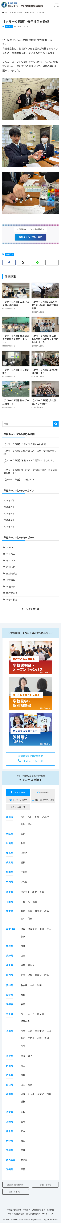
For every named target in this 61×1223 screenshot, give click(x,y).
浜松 (30, 974)
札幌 (37, 816)
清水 (46, 974)
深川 (23, 816)
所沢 (34, 892)
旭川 (30, 816)
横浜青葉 (32, 929)
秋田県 (9, 843)
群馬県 (9, 862)
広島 (23, 1075)
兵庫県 (9, 1030)
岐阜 (23, 965)
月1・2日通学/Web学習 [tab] (44, 800)
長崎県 (9, 1121)
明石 (23, 1038)
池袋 (30, 911)
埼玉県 (9, 892)
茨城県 (9, 881)
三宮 (30, 1030)
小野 (39, 1038)
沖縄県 (9, 1169)
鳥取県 (9, 1055)
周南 (30, 1084)
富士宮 (38, 974)
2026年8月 (9, 500)
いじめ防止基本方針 (16, 1213)
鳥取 (23, 1055)
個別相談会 (11, 573)
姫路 (23, 1045)
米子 (30, 1055)
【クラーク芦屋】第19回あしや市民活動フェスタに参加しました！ (30, 471)
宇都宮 (24, 871)
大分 (23, 1140)
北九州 (31, 1094)
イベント (10, 560)
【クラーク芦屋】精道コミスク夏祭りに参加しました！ (29, 462)
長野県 (9, 955)
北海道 (9, 816)
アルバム (10, 553)
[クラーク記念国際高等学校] (22, 5)
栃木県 (9, 871)
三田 (48, 1030)
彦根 (23, 994)
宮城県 (9, 833)
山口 (23, 1084)
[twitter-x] (26, 608)
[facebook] (22, 608)
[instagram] (30, 608)
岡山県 (9, 1065)
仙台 (23, 833)
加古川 (31, 1038)
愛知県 (9, 985)
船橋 (35, 901)
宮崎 (23, 1150)
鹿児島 (24, 1159)
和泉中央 (25, 1021)
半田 (39, 985)
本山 (32, 985)
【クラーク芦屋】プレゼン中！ (19, 479)
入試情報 (10, 579)
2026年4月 (9, 526)
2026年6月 (9, 513)
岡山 (23, 1065)
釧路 (23, 824)
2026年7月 (9, 506)
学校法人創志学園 (14, 1209)
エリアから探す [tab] (19, 792)
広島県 (9, 1075)
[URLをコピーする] (52, 263)
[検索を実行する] (56, 424)
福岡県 (9, 1094)
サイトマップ (47, 1213)
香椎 (23, 1101)
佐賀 (23, 1112)
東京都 (9, 911)
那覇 (23, 1169)
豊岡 (46, 1038)
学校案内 (26, 1209)
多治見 (31, 965)
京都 (23, 1004)
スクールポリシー (15, 1192)
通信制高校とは (38, 1209)
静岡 (23, 974)
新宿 (23, 911)
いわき (24, 852)
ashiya (9, 547)
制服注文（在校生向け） (16, 1185)
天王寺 (31, 1013)
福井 (23, 946)
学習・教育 (11, 599)
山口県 (9, 1084)
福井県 (9, 946)
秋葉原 (38, 911)
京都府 (9, 1004)
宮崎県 (9, 1150)
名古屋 (24, 985)
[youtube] (34, 608)
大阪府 (9, 1013)
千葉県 (9, 901)
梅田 (23, 1013)
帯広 (30, 824)
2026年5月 (9, 519)
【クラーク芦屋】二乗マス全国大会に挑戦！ (26, 444)
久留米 (40, 1094)
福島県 (9, 852)
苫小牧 (45, 816)
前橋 (23, 862)
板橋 (46, 911)
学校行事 (10, 586)
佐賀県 (9, 1112)
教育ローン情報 (45, 1185)
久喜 (41, 892)
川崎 (41, 929)
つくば (24, 881)
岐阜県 (9, 965)
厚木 (48, 929)
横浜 (23, 929)
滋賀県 (9, 994)
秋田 (23, 843)
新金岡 (40, 1013)
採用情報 (50, 1209)
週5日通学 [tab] (44, 792)
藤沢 (23, 936)
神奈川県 (10, 929)
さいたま (25, 892)
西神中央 (39, 1030)
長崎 (23, 1121)
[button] (57, 5)
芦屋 (23, 1030)
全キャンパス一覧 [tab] (18, 807)
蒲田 (30, 918)
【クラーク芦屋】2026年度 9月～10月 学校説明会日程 (30, 452)
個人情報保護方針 (33, 1213)
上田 (23, 955)
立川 (23, 918)
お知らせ (9, 26)
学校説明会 (11, 593)
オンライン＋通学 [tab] (20, 800)
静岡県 (9, 974)
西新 (48, 1094)
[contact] (38, 608)
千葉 (23, 901)
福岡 (23, 1094)
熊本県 (9, 1131)
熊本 (23, 1131)
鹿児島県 (10, 1159)
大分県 (9, 1140)
